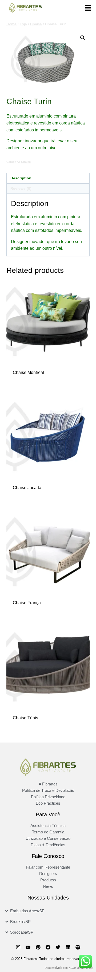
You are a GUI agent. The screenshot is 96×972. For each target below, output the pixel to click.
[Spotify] (78, 947)
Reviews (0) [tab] (20, 188)
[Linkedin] (68, 947)
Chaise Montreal (28, 372)
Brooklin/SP (20, 921)
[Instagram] (18, 947)
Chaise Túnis (25, 718)
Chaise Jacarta (27, 487)
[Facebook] (48, 947)
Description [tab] (20, 178)
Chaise (26, 161)
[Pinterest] (38, 947)
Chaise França (27, 602)
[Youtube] (28, 947)
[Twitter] (58, 947)
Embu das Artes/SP (27, 911)
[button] (88, 8)
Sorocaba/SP (21, 932)
